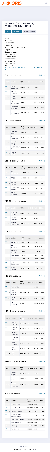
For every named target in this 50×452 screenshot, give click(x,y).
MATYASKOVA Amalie (15, 148)
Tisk (7, 31)
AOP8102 (23, 268)
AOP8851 (23, 354)
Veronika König (14, 143)
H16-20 (39, 68)
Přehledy (16, 31)
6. (9, 113)
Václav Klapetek (14, 374)
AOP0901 (23, 246)
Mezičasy (42, 75)
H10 (28, 68)
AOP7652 (29, 419)
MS (9, 354)
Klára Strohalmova (17, 408)
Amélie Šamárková (15, 223)
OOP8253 (30, 408)
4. (9, 102)
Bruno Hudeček (14, 303)
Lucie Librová (13, 97)
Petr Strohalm (15, 429)
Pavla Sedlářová (14, 87)
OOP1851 (23, 148)
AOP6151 (23, 113)
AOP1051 (23, 218)
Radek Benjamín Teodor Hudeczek (17, 415)
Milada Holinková (14, 92)
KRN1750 (24, 153)
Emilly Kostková (14, 193)
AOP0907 (23, 379)
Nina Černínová (14, 138)
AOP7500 (24, 263)
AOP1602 (23, 292)
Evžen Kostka (13, 268)
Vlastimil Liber (15, 405)
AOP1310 (22, 349)
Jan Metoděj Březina (14, 292)
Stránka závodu (29, 31)
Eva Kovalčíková (15, 102)
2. (9, 92)
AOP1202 (23, 328)
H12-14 (33, 68)
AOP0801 (23, 242)
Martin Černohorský (15, 263)
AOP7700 (24, 259)
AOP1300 (23, 323)
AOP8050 (23, 97)
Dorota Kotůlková (14, 178)
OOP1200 (23, 338)
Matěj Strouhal (14, 344)
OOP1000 (23, 385)
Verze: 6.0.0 (24, 446)
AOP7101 (23, 256)
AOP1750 (24, 143)
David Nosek (14, 349)
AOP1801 (23, 298)
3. (9, 97)
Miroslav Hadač (14, 251)
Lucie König (13, 354)
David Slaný (13, 379)
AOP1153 (23, 173)
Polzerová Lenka (14, 153)
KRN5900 (30, 423)
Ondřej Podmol (14, 323)
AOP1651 (23, 138)
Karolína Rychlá (14, 213)
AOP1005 (29, 411)
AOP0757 (23, 213)
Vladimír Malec (16, 423)
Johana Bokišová (14, 218)
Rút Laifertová (14, 173)
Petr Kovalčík (14, 246)
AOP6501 (23, 251)
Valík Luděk (15, 256)
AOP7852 (23, 102)
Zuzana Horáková (14, 183)
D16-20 (20, 68)
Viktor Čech (14, 242)
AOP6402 (30, 405)
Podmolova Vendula (14, 108)
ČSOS (34, 449)
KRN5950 (23, 92)
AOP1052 (23, 223)
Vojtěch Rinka (14, 328)
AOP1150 (23, 178)
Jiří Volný (14, 426)
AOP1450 (23, 193)
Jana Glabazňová (15, 113)
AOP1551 (23, 188)
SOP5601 (29, 426)
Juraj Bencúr (15, 259)
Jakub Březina (13, 298)
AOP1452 (23, 183)
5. (9, 108)
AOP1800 (23, 303)
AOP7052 (23, 87)
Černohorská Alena (17, 419)
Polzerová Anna (14, 133)
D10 (9, 68)
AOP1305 (23, 344)
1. (8, 87)
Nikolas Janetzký (15, 333)
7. (8, 268)
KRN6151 (23, 133)
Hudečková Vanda (15, 188)
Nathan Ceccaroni (17, 411)
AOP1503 (23, 333)
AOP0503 (23, 374)
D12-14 (14, 68)
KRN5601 (29, 429)
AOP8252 (23, 108)
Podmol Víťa (15, 287)
